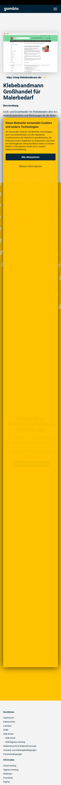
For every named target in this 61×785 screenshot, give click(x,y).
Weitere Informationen (30, 166)
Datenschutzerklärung (16, 149)
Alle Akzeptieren (30, 157)
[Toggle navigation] (55, 9)
